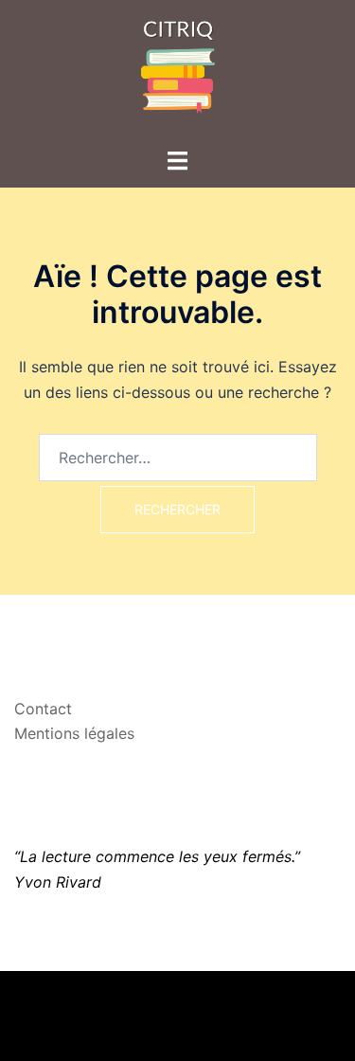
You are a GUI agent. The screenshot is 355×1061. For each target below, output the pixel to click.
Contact (43, 708)
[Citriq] (178, 72)
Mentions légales (74, 733)
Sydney (177, 1027)
